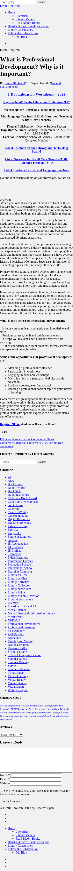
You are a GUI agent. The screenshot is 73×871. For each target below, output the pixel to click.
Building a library (18, 494)
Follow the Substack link (23, 849)
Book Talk (14, 491)
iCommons (14, 554)
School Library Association (24, 655)
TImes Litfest (16, 672)
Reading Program (18, 644)
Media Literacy (17, 609)
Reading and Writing (20, 641)
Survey (12, 665)
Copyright (14, 508)
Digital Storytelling (19, 522)
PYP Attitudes (16, 630)
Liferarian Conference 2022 (31, 442)
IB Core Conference (32, 439)
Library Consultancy (20, 845)
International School (20, 568)
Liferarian (22, 831)
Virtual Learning (18, 676)
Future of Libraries (19, 536)
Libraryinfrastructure (20, 599)
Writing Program (18, 690)
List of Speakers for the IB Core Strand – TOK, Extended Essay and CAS (36, 161)
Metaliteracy (15, 616)
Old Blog (21, 852)
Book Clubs (15, 484)
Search (42, 2)
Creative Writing (18, 512)
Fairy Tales (14, 533)
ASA (11, 480)
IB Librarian (15, 547)
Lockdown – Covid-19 (22, 606)
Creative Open (45, 808)
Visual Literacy (17, 683)
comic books (15, 505)
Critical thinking (18, 515)
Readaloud (14, 637)
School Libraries (18, 651)
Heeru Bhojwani (10, 5)
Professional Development (24, 623)
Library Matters (25, 835)
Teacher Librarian (19, 669)
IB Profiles (14, 550)
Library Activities (18, 582)
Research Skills (17, 648)
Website (5, 783)
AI (9, 477)
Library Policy (17, 592)
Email (5, 779)
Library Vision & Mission (23, 596)
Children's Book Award (22, 498)
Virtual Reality (17, 679)
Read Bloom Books (28, 838)
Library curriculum (19, 589)
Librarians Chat (17, 578)
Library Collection (19, 585)
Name (5, 775)
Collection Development (23, 501)
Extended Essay (17, 526)
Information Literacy (20, 561)
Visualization (16, 686)
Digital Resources (19, 519)
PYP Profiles (16, 634)
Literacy (13, 603)
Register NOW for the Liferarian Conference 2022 (36, 102)
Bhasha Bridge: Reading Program (28, 842)
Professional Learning (21, 627)
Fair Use (13, 529)
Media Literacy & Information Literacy (32, 613)
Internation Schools (20, 564)
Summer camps (17, 658)
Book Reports (16, 487)
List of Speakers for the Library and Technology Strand (37, 149)
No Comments (9, 86)
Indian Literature (18, 557)
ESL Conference (10, 439)
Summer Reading (18, 662)
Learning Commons (20, 571)
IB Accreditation (18, 543)
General (56, 83)
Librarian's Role (17, 575)
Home (11, 828)
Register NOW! (10, 424)
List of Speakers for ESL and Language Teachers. (36, 170)
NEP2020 (14, 620)
